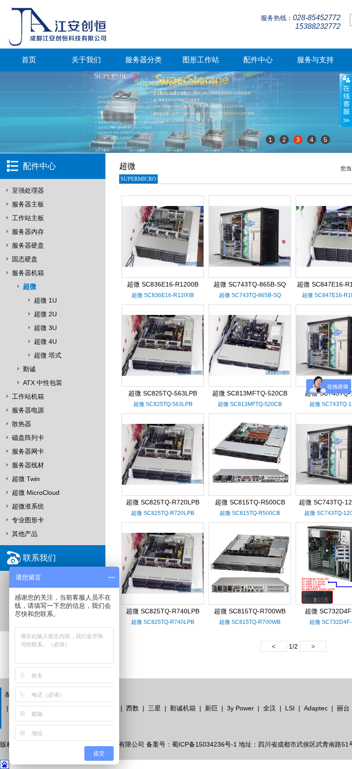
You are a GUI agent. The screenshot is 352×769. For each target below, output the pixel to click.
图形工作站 (200, 60)
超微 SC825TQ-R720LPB (162, 502)
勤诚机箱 (183, 708)
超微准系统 (28, 506)
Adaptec (316, 708)
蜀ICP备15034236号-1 (204, 744)
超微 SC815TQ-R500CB (250, 502)
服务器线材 (28, 465)
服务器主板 (28, 204)
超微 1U (45, 300)
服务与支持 (315, 60)
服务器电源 (28, 410)
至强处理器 (28, 190)
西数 (132, 708)
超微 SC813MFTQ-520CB (249, 393)
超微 (30, 286)
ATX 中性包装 (42, 382)
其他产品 (25, 533)
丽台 (343, 708)
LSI (290, 708)
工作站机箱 (28, 396)
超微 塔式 (47, 355)
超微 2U (45, 314)
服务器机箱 (28, 272)
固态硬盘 (25, 259)
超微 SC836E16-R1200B (162, 284)
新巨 (211, 708)
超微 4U (45, 341)
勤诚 (29, 369)
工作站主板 (28, 218)
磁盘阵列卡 (28, 437)
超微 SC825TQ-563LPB (162, 393)
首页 (29, 60)
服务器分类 (143, 60)
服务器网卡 (28, 451)
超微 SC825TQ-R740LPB (162, 611)
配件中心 (258, 60)
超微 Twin (26, 478)
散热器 (21, 424)
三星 (154, 708)
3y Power (240, 708)
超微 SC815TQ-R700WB (250, 611)
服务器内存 (28, 231)
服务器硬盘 (28, 245)
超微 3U (45, 327)
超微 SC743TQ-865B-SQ (250, 284)
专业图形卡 (28, 520)
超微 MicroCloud (36, 492)
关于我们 (86, 60)
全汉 (269, 708)
